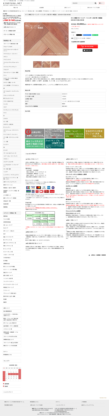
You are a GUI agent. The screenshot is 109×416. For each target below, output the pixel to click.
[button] (26, 39)
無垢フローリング (36, 408)
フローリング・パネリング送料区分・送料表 (76, 174)
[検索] (95, 3)
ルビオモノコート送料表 (71, 186)
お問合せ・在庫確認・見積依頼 (98, 255)
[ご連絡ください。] (54, 133)
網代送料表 (68, 199)
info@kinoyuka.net (62, 411)
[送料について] (74, 133)
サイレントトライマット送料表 (73, 211)
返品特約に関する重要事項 (78, 41)
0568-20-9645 (60, 410)
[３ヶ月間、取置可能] (34, 143)
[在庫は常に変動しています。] (34, 133)
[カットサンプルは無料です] (54, 143)
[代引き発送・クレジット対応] (94, 133)
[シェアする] (73, 35)
